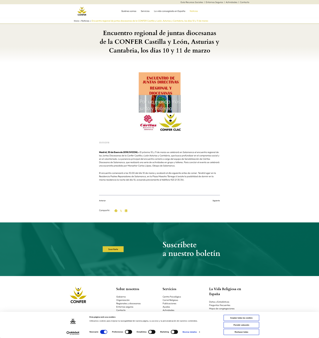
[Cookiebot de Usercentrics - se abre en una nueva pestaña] (73, 333)
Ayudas (166, 306)
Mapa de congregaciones (222, 308)
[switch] (128, 332)
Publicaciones (169, 303)
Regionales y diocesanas (128, 303)
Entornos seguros (124, 306)
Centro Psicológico (172, 296)
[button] (116, 211)
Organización (123, 300)
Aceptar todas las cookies (241, 318)
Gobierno (121, 296)
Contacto (120, 310)
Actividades (168, 310)
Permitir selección (241, 325)
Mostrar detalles (190, 332)
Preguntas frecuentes (219, 305)
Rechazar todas (241, 332)
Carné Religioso (170, 300)
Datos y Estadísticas (219, 301)
